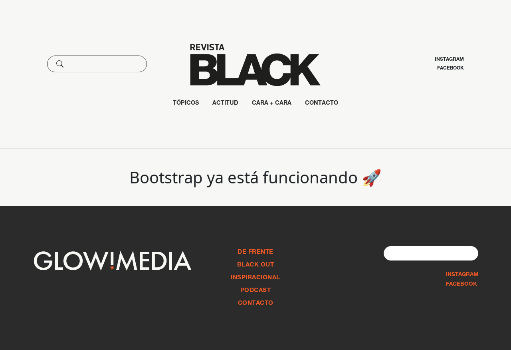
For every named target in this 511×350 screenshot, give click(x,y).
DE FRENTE (255, 252)
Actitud (225, 103)
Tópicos (186, 103)
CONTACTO (321, 103)
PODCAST (255, 291)
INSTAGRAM (462, 275)
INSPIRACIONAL (255, 278)
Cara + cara (271, 103)
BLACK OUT (255, 265)
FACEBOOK (461, 284)
